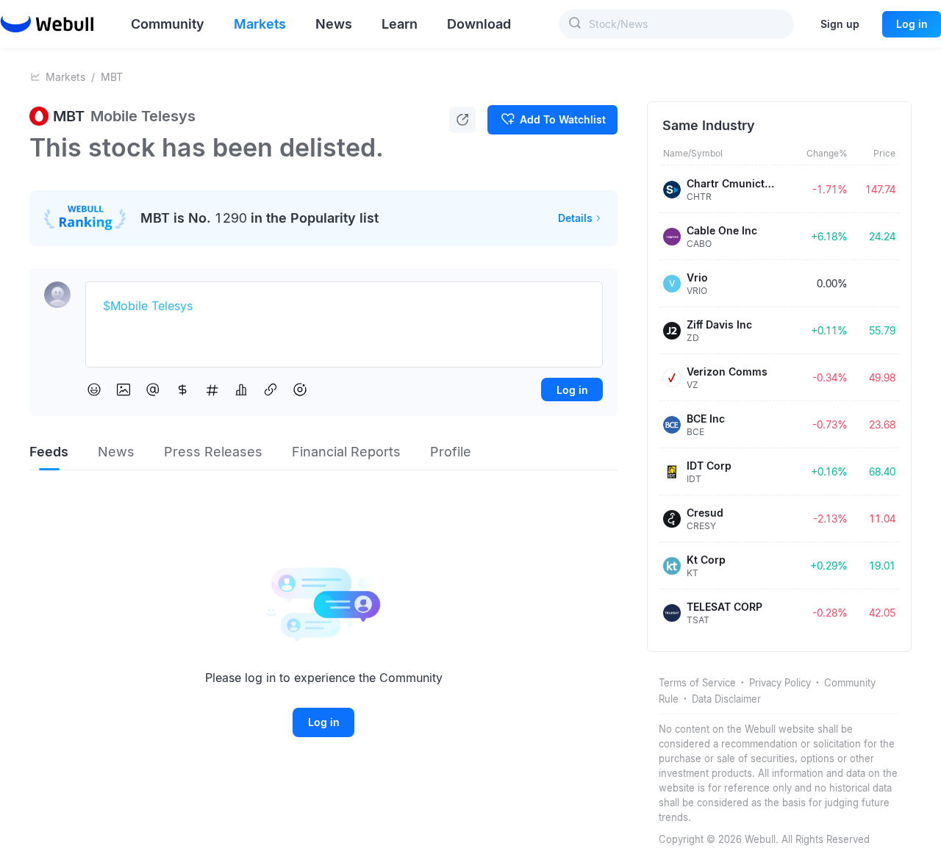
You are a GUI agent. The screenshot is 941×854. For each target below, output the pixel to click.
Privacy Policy (780, 683)
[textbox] (344, 306)
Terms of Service (697, 683)
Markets (65, 77)
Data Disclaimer (726, 699)
